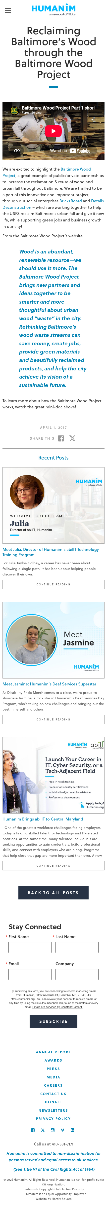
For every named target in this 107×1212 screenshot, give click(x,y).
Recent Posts (53, 457)
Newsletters (53, 1110)
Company (64, 964)
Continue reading (71, 584)
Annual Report (53, 1052)
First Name (18, 937)
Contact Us (53, 1093)
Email (13, 964)
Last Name (65, 937)
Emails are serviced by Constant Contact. (57, 1007)
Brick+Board (70, 201)
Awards (53, 1060)
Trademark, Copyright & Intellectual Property (53, 1189)
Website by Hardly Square (54, 1198)
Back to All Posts (53, 892)
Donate (53, 1102)
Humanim (53, 9)
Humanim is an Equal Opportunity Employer (54, 1193)
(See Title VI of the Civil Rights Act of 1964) (53, 1169)
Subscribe (53, 1021)
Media (53, 1077)
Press (53, 1068)
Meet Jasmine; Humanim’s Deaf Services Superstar (49, 684)
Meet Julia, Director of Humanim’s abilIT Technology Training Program (50, 551)
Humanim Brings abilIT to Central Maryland (42, 819)
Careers (53, 1085)
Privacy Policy (53, 1118)
